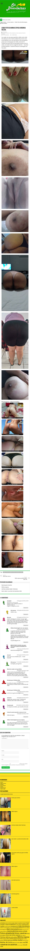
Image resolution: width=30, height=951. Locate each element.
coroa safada (26, 927)
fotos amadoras (7, 933)
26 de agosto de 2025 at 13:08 (22, 670)
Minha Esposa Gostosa (15, 938)
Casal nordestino (10, 924)
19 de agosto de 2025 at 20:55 (22, 600)
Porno (1, 782)
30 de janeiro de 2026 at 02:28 (22, 610)
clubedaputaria (14, 926)
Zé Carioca (5, 32)
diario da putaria (13, 929)
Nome (3, 750)
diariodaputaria (3, 929)
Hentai (1, 786)
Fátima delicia (5, 937)
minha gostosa (8, 940)
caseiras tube (7, 926)
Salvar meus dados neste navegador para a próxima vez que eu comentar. (14, 764)
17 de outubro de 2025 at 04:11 (22, 662)
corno (1, 927)
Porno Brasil (3, 785)
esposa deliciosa (3, 931)
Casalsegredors (25, 924)
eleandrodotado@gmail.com (16, 650)
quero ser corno (15, 942)
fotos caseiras (21, 933)
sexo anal (22, 942)
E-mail (3, 755)
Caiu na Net (8, 923)
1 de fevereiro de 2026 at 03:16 (22, 629)
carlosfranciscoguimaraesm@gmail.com (15, 693)
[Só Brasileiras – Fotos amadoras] (15, 7)
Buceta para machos (7, 585)
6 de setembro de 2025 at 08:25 (22, 705)
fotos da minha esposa (13, 935)
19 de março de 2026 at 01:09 (22, 648)
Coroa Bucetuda (6, 927)
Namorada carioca (7, 576)
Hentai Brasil (3, 787)
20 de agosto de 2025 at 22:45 (22, 654)
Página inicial (3, 22)
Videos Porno (3, 783)
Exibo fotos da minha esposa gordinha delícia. (13, 572)
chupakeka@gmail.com (15, 640)
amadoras (3, 923)
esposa (20, 929)
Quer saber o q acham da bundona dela (12, 591)
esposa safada (22, 931)
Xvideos (2, 784)
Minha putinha (25, 940)
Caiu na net (2, 789)
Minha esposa (5, 19)
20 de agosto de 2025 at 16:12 (22, 617)
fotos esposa (22, 935)
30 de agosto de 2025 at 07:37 (22, 697)
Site (2, 759)
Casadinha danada (22, 923)
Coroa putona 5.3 (19, 927)
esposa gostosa (12, 931)
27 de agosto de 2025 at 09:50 (22, 681)
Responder (26, 607)
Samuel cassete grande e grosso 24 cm (16, 712)
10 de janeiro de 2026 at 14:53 (22, 713)
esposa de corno (26, 929)
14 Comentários (6, 34)
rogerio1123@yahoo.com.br (13, 606)
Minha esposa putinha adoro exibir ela (21, 578)
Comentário (4, 738)
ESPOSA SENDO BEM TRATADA (10, 589)
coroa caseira (12, 927)
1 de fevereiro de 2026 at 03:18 (22, 721)
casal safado (18, 924)
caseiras (2, 926)
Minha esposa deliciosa (5, 938)
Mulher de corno (6, 942)
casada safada (14, 923)
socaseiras (12, 944)
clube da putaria (24, 926)
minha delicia (13, 937)
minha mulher (18, 940)
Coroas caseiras (10, 22)
